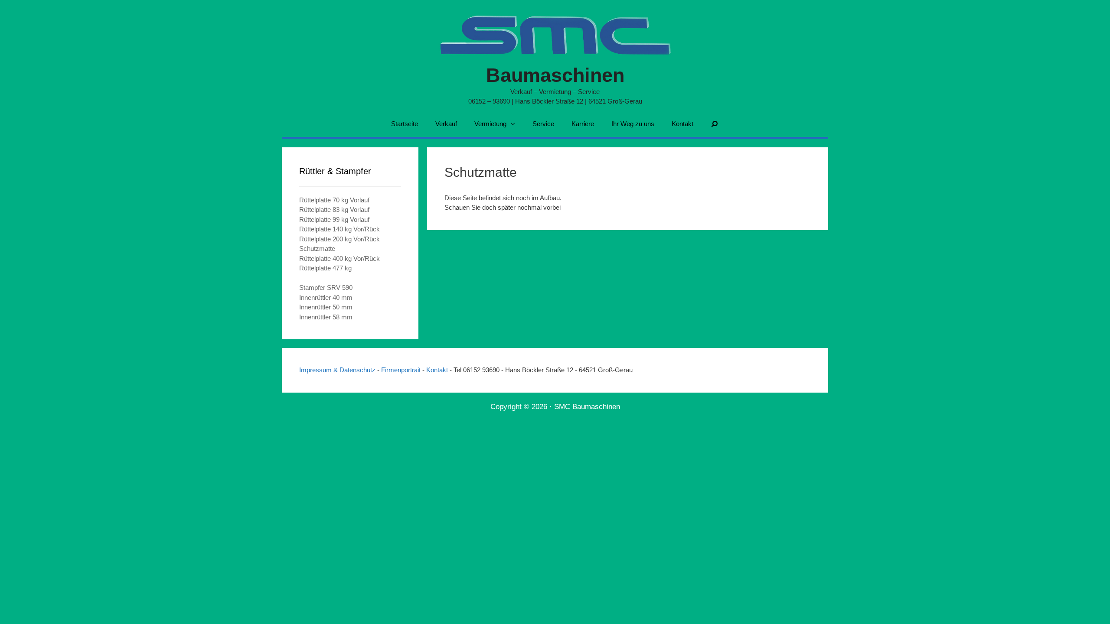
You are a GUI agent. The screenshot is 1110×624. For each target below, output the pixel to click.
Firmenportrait (401, 370)
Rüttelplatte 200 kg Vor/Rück (339, 239)
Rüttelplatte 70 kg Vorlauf (334, 200)
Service (543, 123)
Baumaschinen (555, 75)
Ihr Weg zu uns (632, 123)
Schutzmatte (317, 248)
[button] (515, 124)
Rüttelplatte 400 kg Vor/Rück (339, 258)
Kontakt (682, 123)
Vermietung (490, 123)
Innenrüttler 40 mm (326, 297)
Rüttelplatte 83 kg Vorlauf (334, 209)
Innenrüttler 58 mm (326, 317)
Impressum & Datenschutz (338, 370)
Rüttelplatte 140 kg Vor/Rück (339, 229)
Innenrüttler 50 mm (326, 307)
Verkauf (446, 123)
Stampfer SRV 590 (326, 287)
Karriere (582, 123)
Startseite (404, 123)
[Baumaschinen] (555, 33)
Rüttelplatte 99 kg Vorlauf (334, 219)
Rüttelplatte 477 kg (325, 268)
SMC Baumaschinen (587, 407)
